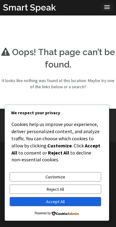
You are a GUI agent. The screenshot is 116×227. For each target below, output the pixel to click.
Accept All (55, 201)
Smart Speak (29, 7)
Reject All (55, 189)
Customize (55, 177)
